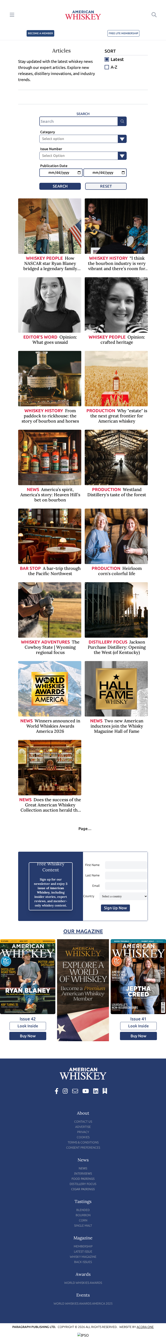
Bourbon (83, 1215)
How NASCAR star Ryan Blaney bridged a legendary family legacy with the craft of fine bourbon (50, 268)
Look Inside (28, 1026)
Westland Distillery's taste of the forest (116, 492)
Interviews (83, 1173)
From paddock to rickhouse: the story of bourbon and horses (50, 416)
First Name (92, 865)
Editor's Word (40, 337)
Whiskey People (44, 258)
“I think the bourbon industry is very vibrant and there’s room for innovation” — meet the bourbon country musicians (117, 268)
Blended (83, 1210)
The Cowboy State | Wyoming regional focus (52, 647)
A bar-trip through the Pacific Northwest (54, 571)
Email (96, 886)
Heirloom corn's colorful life (120, 571)
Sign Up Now (115, 908)
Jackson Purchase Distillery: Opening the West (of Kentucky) (117, 647)
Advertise (83, 1127)
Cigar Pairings (83, 1189)
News (33, 489)
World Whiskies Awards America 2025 (83, 1303)
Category (47, 132)
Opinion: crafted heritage (123, 339)
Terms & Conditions (83, 1142)
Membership (83, 1246)
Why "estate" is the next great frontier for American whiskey (118, 416)
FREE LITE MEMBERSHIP (123, 33)
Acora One (145, 1327)
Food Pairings (83, 1179)
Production (100, 410)
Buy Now (28, 1036)
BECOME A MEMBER (40, 33)
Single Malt (83, 1225)
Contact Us (83, 1122)
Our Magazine (83, 931)
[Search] (122, 121)
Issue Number (51, 149)
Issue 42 (28, 1018)
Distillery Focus (108, 642)
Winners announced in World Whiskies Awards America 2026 (53, 726)
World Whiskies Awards (83, 1283)
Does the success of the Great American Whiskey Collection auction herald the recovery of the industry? (51, 807)
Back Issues (83, 1262)
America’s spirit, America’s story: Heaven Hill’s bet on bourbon (50, 495)
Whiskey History (108, 258)
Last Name (92, 875)
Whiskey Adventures (45, 642)
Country (88, 896)
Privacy (83, 1132)
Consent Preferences (83, 1147)
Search (60, 186)
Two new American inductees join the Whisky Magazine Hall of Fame (117, 726)
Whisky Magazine (83, 1257)
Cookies (83, 1137)
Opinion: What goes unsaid (54, 339)
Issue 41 (138, 1018)
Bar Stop (30, 568)
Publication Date (53, 166)
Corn (83, 1220)
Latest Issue (83, 1251)
